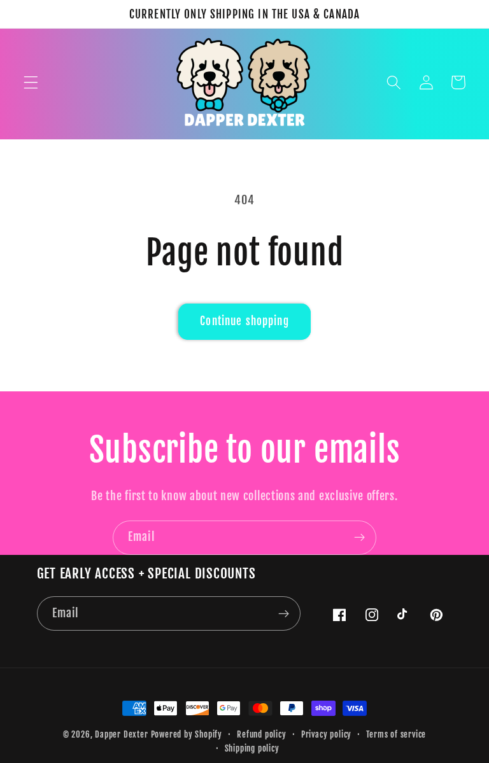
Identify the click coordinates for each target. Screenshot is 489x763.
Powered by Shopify (187, 734)
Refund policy (261, 734)
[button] (31, 82)
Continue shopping (244, 321)
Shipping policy (252, 748)
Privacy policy (326, 734)
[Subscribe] (359, 538)
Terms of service (396, 734)
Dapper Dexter (121, 734)
